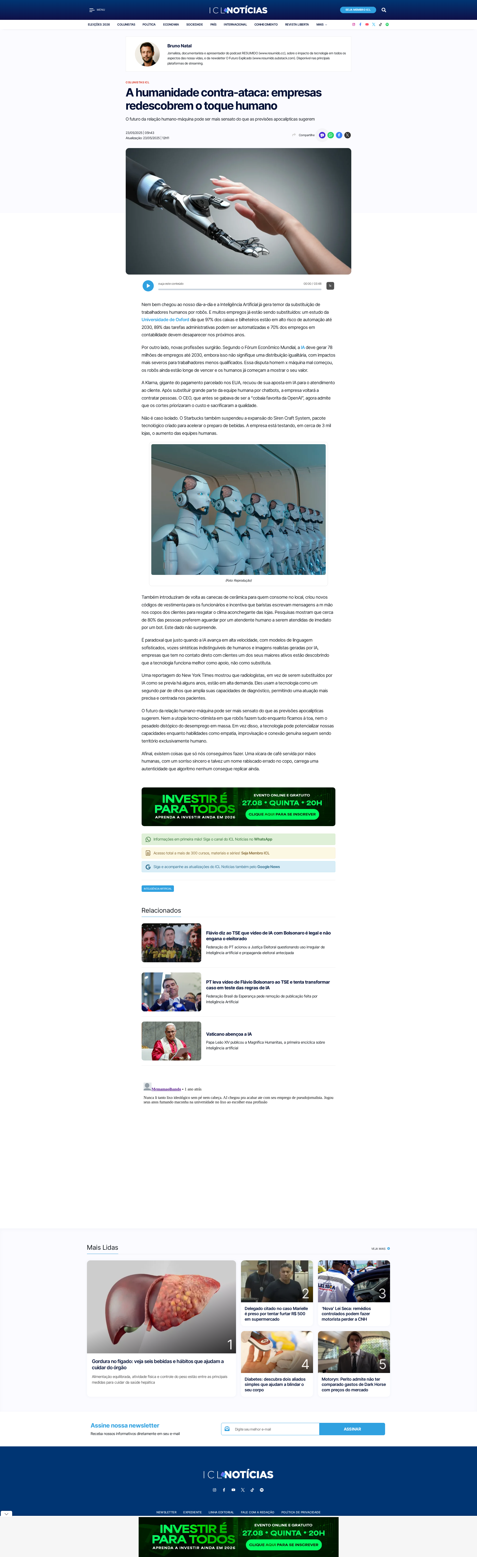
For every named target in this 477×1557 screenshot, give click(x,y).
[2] (277, 1281)
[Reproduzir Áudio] (148, 285)
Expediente (192, 1512)
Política (149, 24)
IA (303, 347)
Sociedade (194, 24)
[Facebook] (360, 25)
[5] (354, 1351)
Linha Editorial (221, 1512)
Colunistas (126, 24)
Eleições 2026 (99, 24)
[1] (161, 1306)
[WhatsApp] (330, 135)
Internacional (235, 24)
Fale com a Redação (258, 1512)
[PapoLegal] (322, 135)
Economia (171, 24)
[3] (354, 1281)
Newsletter (166, 1512)
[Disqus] (238, 1143)
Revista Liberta (297, 24)
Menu (101, 9)
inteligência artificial (158, 888)
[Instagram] (353, 25)
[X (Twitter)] (373, 25)
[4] (277, 1351)
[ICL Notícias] (239, 9)
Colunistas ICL (137, 82)
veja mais (379, 1248)
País (213, 24)
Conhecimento (266, 24)
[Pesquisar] (384, 9)
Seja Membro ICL (358, 9)
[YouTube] (367, 25)
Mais (320, 24)
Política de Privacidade (301, 1512)
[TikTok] (380, 25)
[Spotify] (387, 25)
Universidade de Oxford (165, 319)
